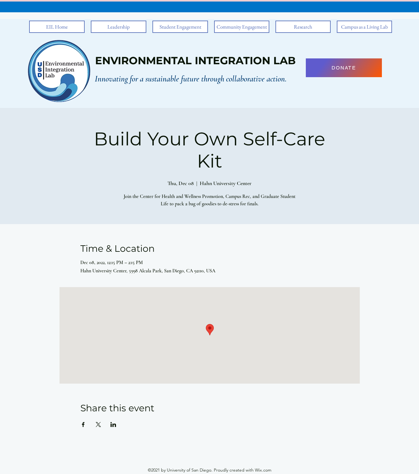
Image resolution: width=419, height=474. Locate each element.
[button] (118, 27)
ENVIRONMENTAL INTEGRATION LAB (195, 60)
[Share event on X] (98, 424)
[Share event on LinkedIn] (113, 424)
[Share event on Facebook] (83, 424)
